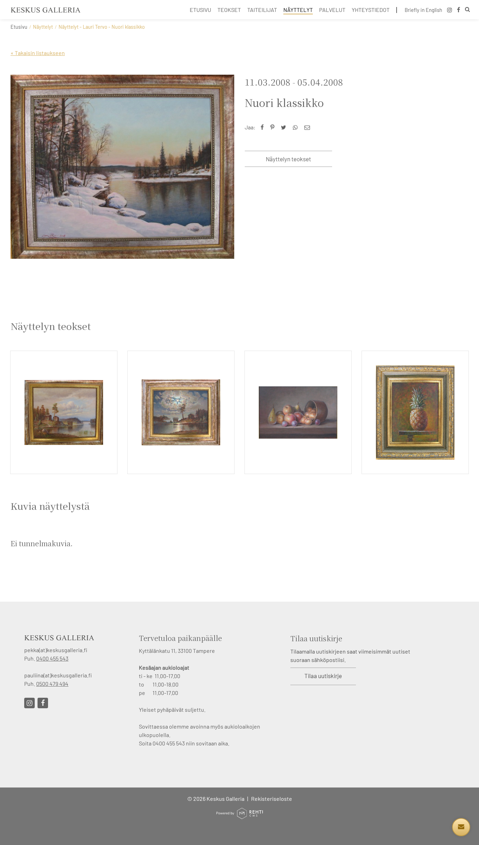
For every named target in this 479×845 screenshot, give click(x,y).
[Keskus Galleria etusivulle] (46, 10)
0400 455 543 (52, 658)
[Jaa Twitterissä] (285, 127)
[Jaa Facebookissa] (264, 127)
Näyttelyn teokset (288, 158)
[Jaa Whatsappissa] (297, 127)
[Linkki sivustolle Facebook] (43, 703)
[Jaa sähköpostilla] (308, 127)
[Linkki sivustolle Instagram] (29, 703)
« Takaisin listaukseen (38, 52)
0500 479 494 (52, 683)
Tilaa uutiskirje (323, 675)
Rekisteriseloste (271, 798)
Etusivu (19, 27)
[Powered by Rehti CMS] (239, 816)
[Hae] (467, 10)
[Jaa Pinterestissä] (273, 127)
